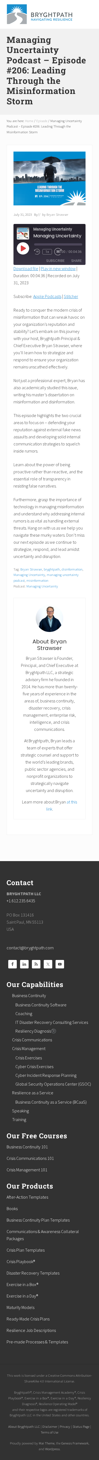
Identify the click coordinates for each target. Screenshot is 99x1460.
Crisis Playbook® (21, 1261)
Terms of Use (49, 1432)
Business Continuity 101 (27, 1146)
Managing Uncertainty (29, 574)
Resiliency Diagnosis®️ (35, 1031)
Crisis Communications (32, 1039)
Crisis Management (28, 1048)
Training (19, 1119)
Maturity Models (20, 1307)
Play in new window (58, 268)
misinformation (37, 580)
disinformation (72, 569)
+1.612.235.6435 (21, 900)
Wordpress (52, 1449)
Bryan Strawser (31, 569)
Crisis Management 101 (27, 1169)
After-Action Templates (27, 1197)
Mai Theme (46, 1443)
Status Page (81, 1426)
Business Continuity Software (41, 1004)
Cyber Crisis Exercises (34, 1066)
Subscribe (55, 260)
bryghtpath (52, 569)
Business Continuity (29, 995)
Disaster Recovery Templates (33, 1273)
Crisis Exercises (28, 1057)
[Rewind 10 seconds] (37, 252)
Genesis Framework (75, 1443)
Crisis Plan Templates (26, 1250)
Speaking (20, 1110)
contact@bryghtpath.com (30, 947)
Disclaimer (49, 1426)
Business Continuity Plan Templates (38, 1220)
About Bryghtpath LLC (24, 1426)
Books (12, 1208)
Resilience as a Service (32, 1092)
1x (47, 252)
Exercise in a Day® (22, 1296)
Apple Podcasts (47, 296)
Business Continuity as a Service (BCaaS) (51, 1102)
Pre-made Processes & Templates (37, 1341)
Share (76, 260)
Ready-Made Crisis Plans (28, 1319)
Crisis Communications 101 (30, 1158)
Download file (25, 268)
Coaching (23, 1013)
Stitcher (71, 296)
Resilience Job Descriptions (31, 1330)
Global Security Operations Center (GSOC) (53, 1084)
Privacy (65, 1426)
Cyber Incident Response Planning (45, 1075)
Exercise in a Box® (22, 1284)
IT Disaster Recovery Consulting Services (51, 1022)
